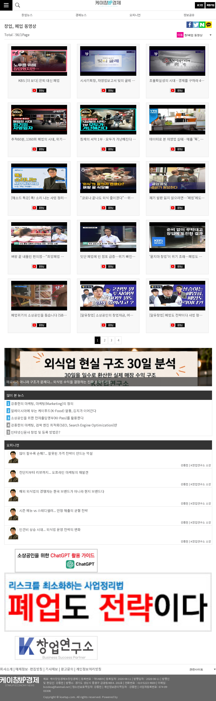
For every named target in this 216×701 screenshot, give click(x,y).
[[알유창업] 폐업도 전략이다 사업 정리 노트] (177, 281)
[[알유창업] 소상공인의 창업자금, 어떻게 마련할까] (108, 281)
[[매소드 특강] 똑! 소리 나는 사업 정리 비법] (39, 163)
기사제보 (51, 668)
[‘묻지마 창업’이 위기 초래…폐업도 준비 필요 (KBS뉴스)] (177, 222)
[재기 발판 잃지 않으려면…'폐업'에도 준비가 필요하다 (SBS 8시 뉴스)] (177, 163)
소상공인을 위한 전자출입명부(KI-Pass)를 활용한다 (47, 417)
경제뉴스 (81, 15)
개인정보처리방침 (88, 668)
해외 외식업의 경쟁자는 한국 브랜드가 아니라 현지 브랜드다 (61, 491)
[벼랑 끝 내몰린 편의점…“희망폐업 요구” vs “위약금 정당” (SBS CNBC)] (39, 222)
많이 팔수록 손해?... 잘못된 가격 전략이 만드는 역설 (56, 453)
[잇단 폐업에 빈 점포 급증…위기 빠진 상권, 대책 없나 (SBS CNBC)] (108, 222)
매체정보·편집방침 (29, 668)
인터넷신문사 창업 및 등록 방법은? (35, 432)
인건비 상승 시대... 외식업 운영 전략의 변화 (50, 529)
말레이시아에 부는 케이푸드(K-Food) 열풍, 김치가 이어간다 (53, 410)
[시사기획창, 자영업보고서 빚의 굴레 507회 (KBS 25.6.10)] (108, 46)
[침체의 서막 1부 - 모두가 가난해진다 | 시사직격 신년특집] (108, 105)
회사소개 (6, 668)
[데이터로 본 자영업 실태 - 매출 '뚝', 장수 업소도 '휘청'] (177, 105)
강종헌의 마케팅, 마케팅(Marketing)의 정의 (42, 403)
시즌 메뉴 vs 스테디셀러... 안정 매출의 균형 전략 (53, 510)
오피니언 (135, 15)
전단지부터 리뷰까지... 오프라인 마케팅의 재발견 (53, 472)
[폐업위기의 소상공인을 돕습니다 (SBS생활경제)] (39, 281)
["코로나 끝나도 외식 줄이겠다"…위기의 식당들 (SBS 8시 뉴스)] (108, 163)
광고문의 (67, 668)
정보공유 (189, 15)
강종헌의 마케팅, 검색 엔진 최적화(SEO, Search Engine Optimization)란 (64, 425)
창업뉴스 (27, 15)
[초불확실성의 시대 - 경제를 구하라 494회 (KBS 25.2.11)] (177, 46)
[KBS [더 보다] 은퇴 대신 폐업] (39, 46)
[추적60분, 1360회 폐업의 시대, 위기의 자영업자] (39, 105)
